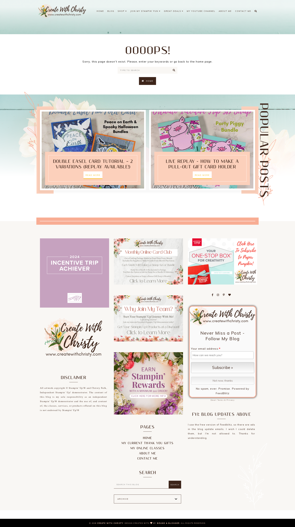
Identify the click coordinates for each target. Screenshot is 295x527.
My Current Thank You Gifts (147, 443)
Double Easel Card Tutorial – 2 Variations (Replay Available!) (93, 164)
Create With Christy (110, 523)
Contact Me (243, 11)
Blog (110, 11)
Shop (121, 11)
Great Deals (173, 11)
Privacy (231, 400)
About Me (225, 11)
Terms (220, 400)
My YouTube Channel (201, 11)
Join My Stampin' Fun (144, 11)
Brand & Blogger (168, 523)
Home (100, 11)
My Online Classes (147, 448)
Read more (93, 175)
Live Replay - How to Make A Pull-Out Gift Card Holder (202, 164)
